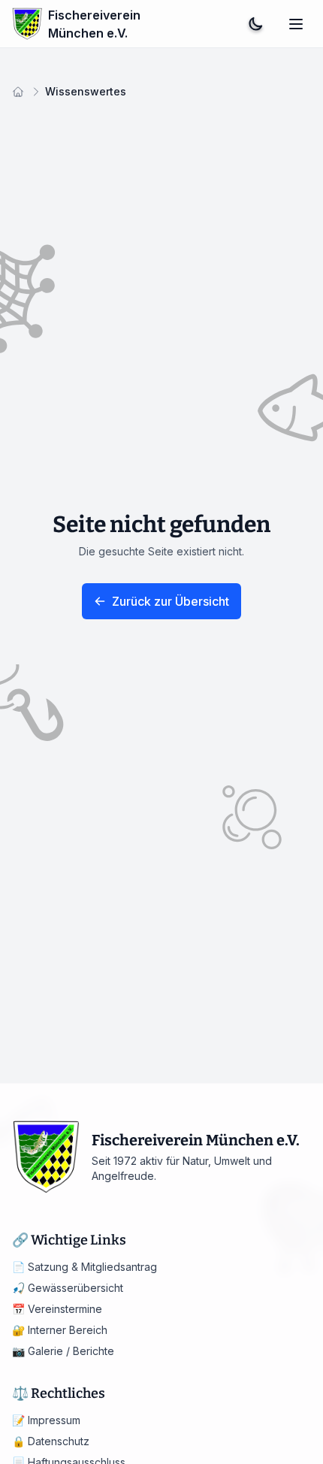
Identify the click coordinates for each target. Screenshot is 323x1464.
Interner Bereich (59, 1329)
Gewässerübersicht (67, 1287)
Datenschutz (50, 1441)
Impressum (46, 1420)
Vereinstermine (57, 1308)
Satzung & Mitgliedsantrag (84, 1266)
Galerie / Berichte (63, 1351)
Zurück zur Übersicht (170, 601)
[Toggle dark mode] (255, 24)
